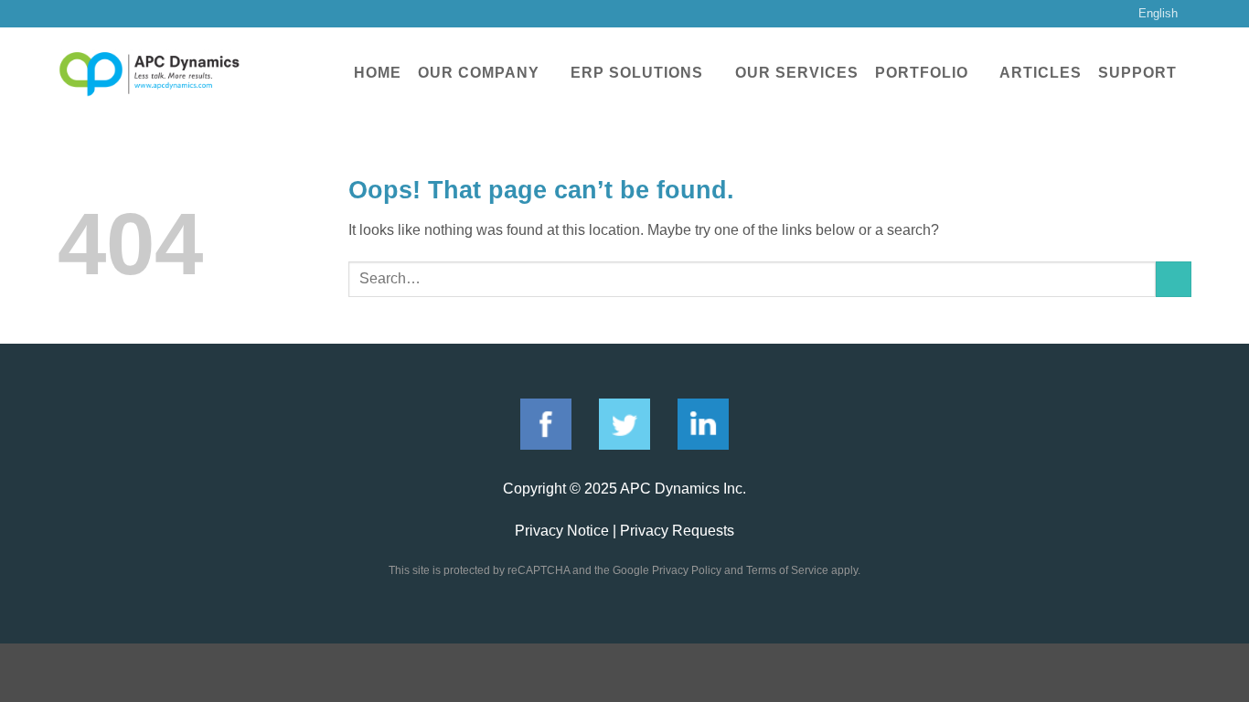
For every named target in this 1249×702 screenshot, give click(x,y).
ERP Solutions (637, 72)
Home (377, 72)
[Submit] (1173, 279)
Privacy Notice (562, 530)
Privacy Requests (677, 530)
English (1158, 13)
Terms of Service (787, 570)
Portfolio (921, 72)
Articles (1040, 72)
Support (1137, 72)
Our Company (478, 72)
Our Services (797, 72)
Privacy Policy (686, 570)
